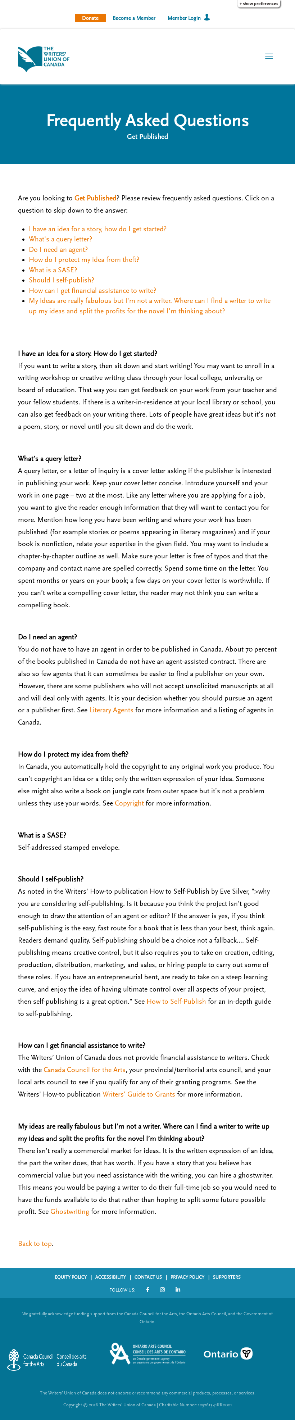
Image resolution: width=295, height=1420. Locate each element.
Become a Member (134, 18)
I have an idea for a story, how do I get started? (98, 229)
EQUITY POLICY (71, 1277)
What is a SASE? (53, 270)
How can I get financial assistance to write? (92, 291)
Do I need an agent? (58, 250)
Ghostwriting (69, 1212)
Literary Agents (111, 710)
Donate (90, 18)
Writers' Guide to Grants (139, 1094)
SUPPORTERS (227, 1277)
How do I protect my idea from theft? (84, 260)
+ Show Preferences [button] (259, 3)
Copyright (129, 803)
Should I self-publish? (61, 280)
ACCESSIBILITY (110, 1277)
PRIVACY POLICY (187, 1277)
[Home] (46, 58)
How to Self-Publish (176, 1002)
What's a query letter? (60, 239)
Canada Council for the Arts (85, 1070)
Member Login (184, 18)
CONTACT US (148, 1277)
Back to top (35, 1244)
